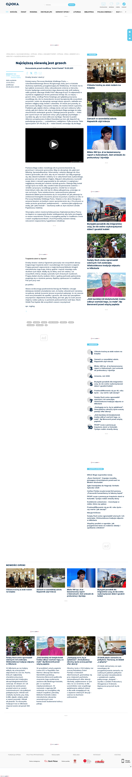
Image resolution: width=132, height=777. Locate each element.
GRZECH (29, 322)
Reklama (76, 755)
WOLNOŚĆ (71, 322)
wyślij (40, 73)
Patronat (97, 755)
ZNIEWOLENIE (39, 325)
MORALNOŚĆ (36, 322)
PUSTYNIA (44, 322)
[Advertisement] (66, 31)
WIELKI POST (63, 322)
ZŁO (46, 325)
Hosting (117, 755)
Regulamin (56, 755)
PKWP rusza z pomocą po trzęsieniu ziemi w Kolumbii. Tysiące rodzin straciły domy (105, 497)
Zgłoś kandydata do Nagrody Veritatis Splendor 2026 (103, 486)
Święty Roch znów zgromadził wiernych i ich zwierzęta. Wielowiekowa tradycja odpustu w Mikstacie (105, 518)
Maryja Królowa (93, 513)
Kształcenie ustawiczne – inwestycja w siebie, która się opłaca (103, 503)
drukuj (36, 73)
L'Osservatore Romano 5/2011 (16, 76)
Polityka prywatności (35, 755)
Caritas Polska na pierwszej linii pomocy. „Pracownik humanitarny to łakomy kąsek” (105, 492)
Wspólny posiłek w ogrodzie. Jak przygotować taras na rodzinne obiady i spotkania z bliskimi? (103, 525)
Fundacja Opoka (14, 755)
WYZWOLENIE (30, 325)
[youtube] (130, 38)
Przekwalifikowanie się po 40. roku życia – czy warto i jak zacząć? (104, 508)
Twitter (31, 73)
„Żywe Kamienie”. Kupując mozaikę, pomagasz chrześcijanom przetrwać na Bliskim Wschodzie (103, 480)
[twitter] (130, 35)
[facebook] (130, 32)
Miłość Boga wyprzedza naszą (99, 475)
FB (27, 73)
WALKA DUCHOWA (53, 322)
